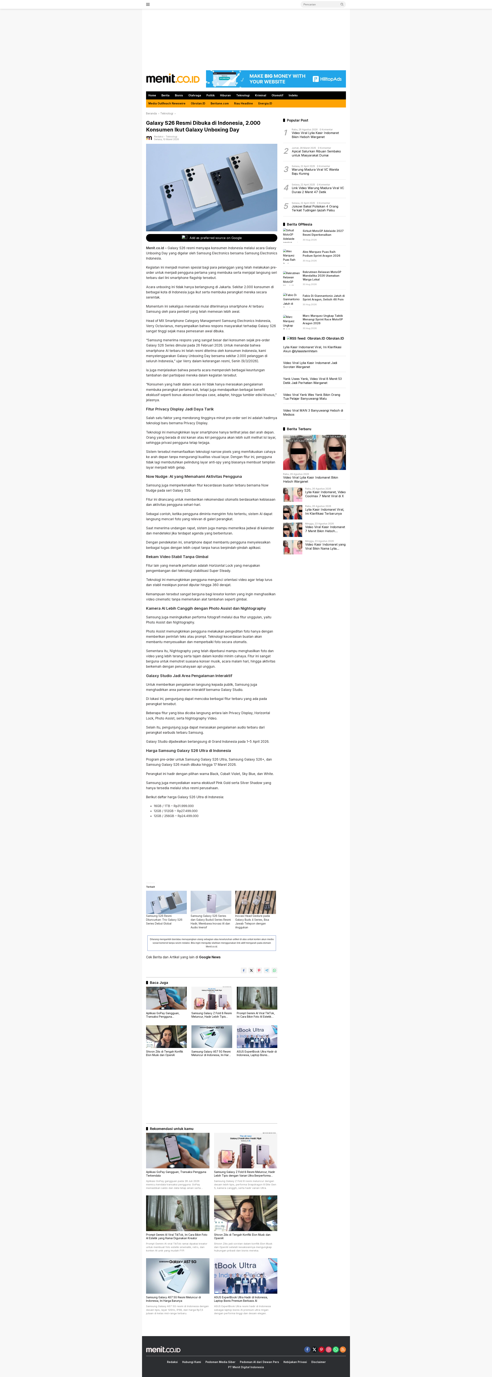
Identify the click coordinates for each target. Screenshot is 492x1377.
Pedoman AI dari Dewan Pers (259, 1362)
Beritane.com (220, 103)
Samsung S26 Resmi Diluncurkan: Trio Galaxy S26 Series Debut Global (164, 919)
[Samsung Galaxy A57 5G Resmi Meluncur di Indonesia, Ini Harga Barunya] (211, 1036)
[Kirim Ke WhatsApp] (274, 970)
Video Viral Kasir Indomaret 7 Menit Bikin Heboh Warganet (325, 529)
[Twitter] (314, 1349)
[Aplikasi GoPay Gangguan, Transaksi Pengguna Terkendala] (166, 998)
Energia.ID (265, 103)
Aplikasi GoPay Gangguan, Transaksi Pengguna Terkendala (163, 1014)
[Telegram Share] (267, 970)
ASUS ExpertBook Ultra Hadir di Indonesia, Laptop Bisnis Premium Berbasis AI (257, 1053)
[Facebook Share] (244, 970)
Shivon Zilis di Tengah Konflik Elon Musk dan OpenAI (164, 1053)
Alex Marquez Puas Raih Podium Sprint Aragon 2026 (321, 253)
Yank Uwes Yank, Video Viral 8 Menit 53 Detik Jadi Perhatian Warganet (312, 381)
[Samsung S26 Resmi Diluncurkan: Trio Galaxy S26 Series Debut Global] (166, 902)
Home (152, 95)
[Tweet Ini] (251, 970)
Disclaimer (318, 1362)
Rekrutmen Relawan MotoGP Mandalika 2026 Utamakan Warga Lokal (322, 275)
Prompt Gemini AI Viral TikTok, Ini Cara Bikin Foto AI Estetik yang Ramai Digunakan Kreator (256, 1014)
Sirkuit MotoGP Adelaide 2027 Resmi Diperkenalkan (323, 233)
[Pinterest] (321, 1349)
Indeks (293, 95)
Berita (165, 95)
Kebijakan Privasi (295, 1362)
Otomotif (277, 95)
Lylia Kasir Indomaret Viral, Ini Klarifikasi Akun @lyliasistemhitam (312, 349)
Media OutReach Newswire (166, 103)
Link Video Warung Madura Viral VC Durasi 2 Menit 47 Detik (318, 190)
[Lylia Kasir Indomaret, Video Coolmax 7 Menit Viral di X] (292, 495)
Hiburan (225, 95)
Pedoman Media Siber (220, 1362)
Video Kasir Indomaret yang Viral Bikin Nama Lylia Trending (325, 547)
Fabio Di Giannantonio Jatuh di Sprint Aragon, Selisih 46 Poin (324, 297)
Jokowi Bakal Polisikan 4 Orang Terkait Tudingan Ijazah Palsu (315, 208)
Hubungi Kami (191, 1362)
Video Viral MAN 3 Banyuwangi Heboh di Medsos (313, 413)
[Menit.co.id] (173, 78)
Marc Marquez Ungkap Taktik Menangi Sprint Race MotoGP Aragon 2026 (323, 319)
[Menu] (148, 4)
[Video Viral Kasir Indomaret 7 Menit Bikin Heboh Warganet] (292, 530)
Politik (210, 95)
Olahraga (194, 95)
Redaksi (158, 136)
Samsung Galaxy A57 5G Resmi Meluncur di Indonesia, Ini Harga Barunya (211, 1053)
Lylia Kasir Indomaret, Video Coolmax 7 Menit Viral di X (325, 494)
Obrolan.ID (198, 103)
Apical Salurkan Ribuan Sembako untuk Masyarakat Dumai (316, 153)
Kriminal (260, 95)
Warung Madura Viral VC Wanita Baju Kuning (315, 172)
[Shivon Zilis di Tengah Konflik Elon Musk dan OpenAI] (166, 1036)
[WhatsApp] (336, 1349)
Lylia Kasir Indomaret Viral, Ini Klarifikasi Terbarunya (324, 512)
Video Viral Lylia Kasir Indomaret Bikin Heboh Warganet (315, 135)
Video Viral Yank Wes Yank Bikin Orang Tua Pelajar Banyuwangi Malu (311, 397)
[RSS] (343, 1349)
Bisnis (179, 95)
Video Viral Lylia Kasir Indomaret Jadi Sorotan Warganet (310, 365)
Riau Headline (243, 103)
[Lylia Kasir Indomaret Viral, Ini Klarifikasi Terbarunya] (292, 512)
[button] (342, 4)
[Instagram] (329, 1349)
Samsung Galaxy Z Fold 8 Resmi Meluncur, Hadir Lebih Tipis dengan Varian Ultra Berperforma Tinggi (211, 1014)
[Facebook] (307, 1349)
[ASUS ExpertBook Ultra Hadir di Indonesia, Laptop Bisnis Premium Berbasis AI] (257, 1036)
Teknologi (243, 95)
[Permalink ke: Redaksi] (149, 137)
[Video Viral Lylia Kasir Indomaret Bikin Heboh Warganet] (314, 452)
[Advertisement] (246, 39)
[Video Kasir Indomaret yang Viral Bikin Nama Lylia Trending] (292, 547)
